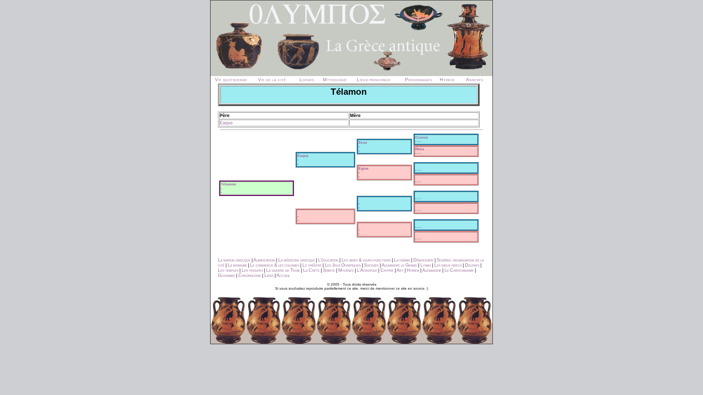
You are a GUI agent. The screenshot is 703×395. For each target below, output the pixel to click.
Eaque (226, 122)
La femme (402, 260)
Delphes (472, 265)
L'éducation (328, 260)
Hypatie (447, 79)
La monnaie (237, 265)
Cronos (421, 137)
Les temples (228, 270)
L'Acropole (367, 270)
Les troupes (252, 270)
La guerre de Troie (283, 270)
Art (400, 270)
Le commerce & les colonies (274, 265)
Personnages (418, 79)
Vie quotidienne (231, 79)
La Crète (311, 270)
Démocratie (423, 260)
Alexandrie (431, 270)
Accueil (283, 275)
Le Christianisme (459, 270)
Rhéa (419, 149)
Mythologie (335, 79)
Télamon (228, 184)
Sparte (329, 270)
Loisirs (307, 79)
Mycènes (346, 270)
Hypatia (413, 270)
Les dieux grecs (448, 265)
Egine (363, 168)
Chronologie (249, 275)
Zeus (362, 142)
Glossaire (226, 275)
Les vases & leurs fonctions (366, 260)
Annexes (474, 79)
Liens (269, 275)
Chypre (387, 270)
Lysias (425, 265)
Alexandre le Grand (399, 265)
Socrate (371, 265)
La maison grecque (234, 260)
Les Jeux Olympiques (343, 265)
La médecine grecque (296, 260)
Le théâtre (311, 265)
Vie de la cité (272, 79)
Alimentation (264, 260)
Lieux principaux (373, 79)
